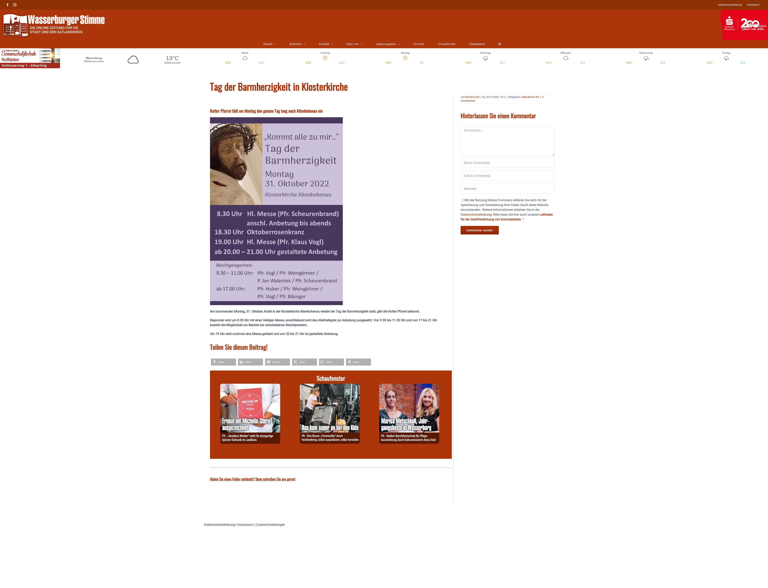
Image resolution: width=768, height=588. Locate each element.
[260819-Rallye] (330, 386)
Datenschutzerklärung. (476, 214)
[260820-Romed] (409, 386)
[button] (500, 44)
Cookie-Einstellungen (270, 525)
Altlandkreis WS (530, 96)
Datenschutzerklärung (219, 525)
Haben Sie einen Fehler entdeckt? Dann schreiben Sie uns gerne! (252, 479)
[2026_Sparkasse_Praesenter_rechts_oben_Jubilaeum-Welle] (744, 11)
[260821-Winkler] (250, 386)
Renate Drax (472, 96)
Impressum (245, 525)
